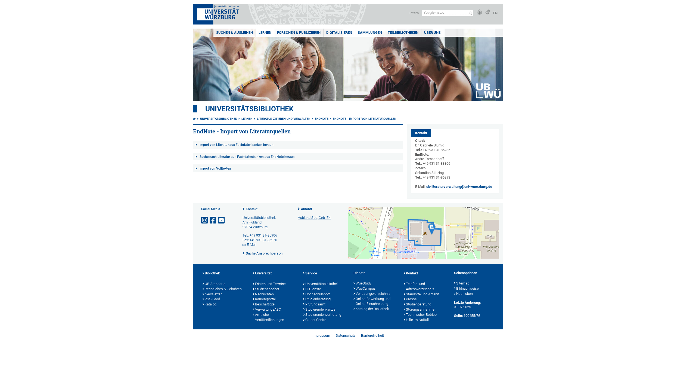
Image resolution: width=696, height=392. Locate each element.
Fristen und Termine (270, 284)
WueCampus (366, 288)
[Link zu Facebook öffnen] (213, 220)
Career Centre (315, 320)
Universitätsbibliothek (249, 109)
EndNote (321, 119)
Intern (414, 13)
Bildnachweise (467, 288)
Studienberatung (318, 299)
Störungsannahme (420, 309)
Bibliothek (212, 273)
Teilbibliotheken (403, 32)
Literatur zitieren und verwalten (283, 119)
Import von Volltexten (215, 168)
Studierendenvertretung (323, 315)
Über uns (432, 32)
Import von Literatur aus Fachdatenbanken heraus (236, 145)
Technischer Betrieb (421, 315)
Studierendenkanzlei (320, 309)
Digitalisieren (339, 32)
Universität (263, 273)
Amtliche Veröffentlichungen (269, 317)
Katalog (210, 304)
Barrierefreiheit (372, 335)
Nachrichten (264, 294)
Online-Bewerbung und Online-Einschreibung (373, 301)
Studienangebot (267, 289)
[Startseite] (194, 119)
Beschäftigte (265, 304)
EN (495, 13)
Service (311, 273)
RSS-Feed (212, 299)
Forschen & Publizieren (299, 32)
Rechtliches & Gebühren (223, 289)
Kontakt (251, 209)
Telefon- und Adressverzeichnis (420, 286)
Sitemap (462, 283)
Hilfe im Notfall (417, 320)
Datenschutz (345, 335)
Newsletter (213, 294)
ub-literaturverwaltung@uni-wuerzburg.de (459, 187)
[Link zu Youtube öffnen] (222, 220)
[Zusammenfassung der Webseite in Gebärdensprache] (487, 12)
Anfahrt (306, 209)
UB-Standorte (215, 284)
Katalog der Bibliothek (372, 309)
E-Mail (251, 245)
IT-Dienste (313, 289)
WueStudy (363, 283)
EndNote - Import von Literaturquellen (364, 119)
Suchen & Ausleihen (234, 32)
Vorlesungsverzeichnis (373, 294)
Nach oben (464, 294)
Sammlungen (370, 32)
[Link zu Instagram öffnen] (205, 220)
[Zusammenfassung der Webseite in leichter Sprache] (479, 12)
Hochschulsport (317, 294)
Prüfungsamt (315, 304)
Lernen (265, 32)
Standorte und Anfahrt (422, 294)
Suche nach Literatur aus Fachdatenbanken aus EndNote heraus (247, 157)
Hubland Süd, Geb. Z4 (314, 218)
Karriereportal (265, 299)
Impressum (321, 335)
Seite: (458, 316)
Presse (411, 299)
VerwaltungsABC (268, 309)
